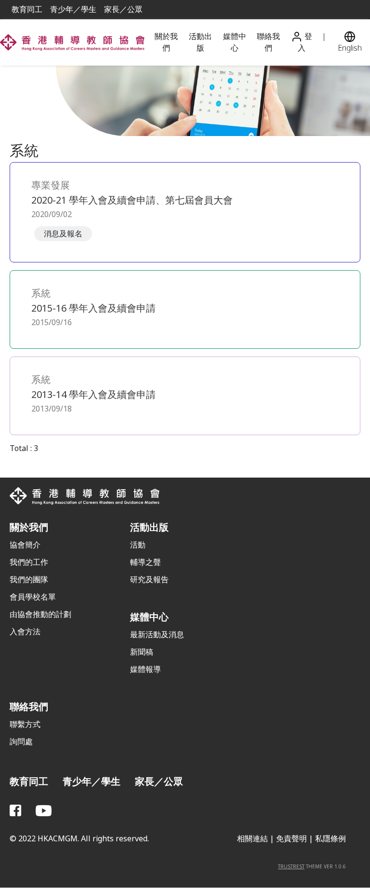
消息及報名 (63, 233)
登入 (305, 42)
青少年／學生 (73, 9)
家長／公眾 (123, 9)
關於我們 (166, 42)
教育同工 (27, 9)
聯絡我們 (268, 42)
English (350, 48)
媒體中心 (234, 42)
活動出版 (200, 42)
